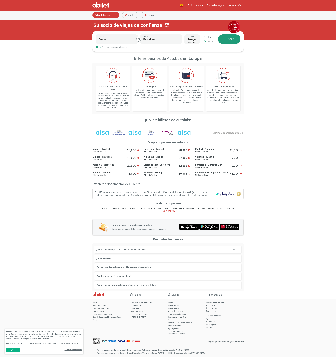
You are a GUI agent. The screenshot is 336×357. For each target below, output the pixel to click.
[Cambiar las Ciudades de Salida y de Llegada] (138, 39)
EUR (190, 5)
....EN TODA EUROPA (168, 211)
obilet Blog (212, 327)
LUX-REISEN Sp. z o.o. (138, 314)
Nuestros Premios (175, 326)
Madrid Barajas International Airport (180, 208)
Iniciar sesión (235, 5)
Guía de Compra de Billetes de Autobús (107, 317)
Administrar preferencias (73, 350)
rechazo (16, 339)
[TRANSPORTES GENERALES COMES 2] (118, 134)
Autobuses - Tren (107, 15)
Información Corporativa (177, 317)
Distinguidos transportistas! (228, 132)
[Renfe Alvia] (167, 134)
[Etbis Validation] (96, 341)
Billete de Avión (173, 305)
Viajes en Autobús (99, 305)
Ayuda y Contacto (174, 329)
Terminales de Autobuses (102, 314)
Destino (146, 37)
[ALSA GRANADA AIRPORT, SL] (134, 134)
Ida (192, 37)
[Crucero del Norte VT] (151, 134)
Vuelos (131, 15)
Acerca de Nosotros (175, 311)
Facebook (211, 322)
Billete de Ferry (173, 308)
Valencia (141, 208)
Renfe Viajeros (135, 308)
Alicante (151, 208)
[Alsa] (184, 134)
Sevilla (159, 208)
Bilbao (132, 208)
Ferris (150, 15)
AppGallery (212, 311)
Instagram (212, 325)
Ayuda (199, 5)
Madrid (105, 208)
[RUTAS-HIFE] (102, 134)
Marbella (211, 208)
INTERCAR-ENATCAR (138, 317)
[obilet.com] (107, 7)
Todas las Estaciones (101, 308)
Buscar (229, 39)
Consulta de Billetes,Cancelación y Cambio (176, 332)
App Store (211, 305)
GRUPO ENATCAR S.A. (138, 311)
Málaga (124, 208)
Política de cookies (175, 320)
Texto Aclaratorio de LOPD (178, 314)
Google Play (212, 308)
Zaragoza (230, 208)
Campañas (97, 320)
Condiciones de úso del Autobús (180, 323)
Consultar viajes (215, 5)
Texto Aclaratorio (43, 339)
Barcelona (114, 208)
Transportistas (98, 311)
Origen (101, 37)
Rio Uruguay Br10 (136, 305)
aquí (36, 344)
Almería (220, 208)
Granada (201, 208)
